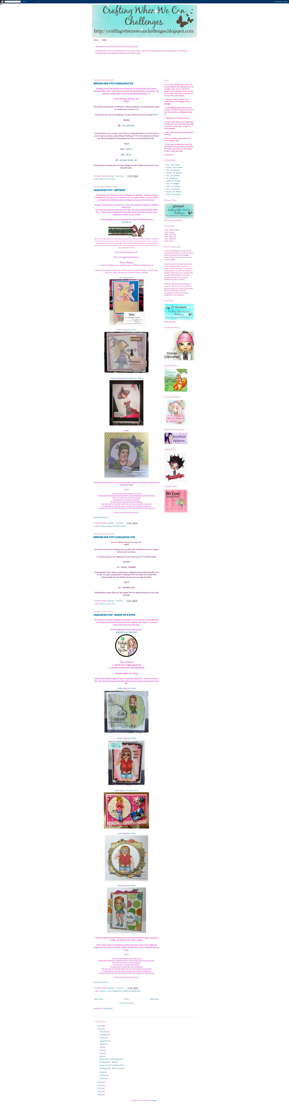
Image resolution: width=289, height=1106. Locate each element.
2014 (100, 1085)
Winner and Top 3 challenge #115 (114, 537)
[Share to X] (133, 176)
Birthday (102, 526)
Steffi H (129, 148)
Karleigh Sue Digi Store (126, 632)
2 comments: (120, 176)
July (101, 1047)
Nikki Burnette (121, 526)
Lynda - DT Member (173, 181)
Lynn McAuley (128, 125)
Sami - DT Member (173, 189)
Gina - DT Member (173, 175)
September (104, 1041)
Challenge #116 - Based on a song (114, 615)
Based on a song (105, 991)
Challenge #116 (117, 991)
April (101, 1056)
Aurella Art (126, 222)
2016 (100, 1029)
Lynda (119, 833)
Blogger (154, 1100)
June (102, 1050)
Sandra (119, 329)
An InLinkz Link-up (100, 517)
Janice (128, 154)
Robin (117, 790)
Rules (104, 40)
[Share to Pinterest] (137, 176)
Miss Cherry (131, 738)
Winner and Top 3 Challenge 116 (113, 84)
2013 (100, 1088)
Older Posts (154, 999)
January (103, 1078)
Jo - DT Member (172, 178)
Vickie (127, 205)
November (104, 1035)
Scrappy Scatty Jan (128, 159)
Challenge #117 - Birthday (110, 190)
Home (96, 40)
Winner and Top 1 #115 (107, 604)
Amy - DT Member (172, 170)
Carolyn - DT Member (174, 173)
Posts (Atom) (108, 1008)
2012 (100, 1091)
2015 (100, 1082)
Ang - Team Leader (173, 165)
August (102, 1044)
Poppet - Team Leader (174, 167)
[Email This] (128, 176)
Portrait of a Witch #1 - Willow (132, 378)
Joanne (113, 378)
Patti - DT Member (172, 183)
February (103, 1075)
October (103, 1038)
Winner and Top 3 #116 (107, 179)
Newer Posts (98, 999)
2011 (100, 1094)
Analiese (130, 277)
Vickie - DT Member (173, 194)
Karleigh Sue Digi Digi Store (131, 991)
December (104, 1032)
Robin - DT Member (173, 186)
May (101, 1053)
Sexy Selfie (131, 688)
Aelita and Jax (131, 329)
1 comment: (120, 523)
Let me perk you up (131, 790)
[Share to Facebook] (135, 176)
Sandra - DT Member (174, 192)
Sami (155, 114)
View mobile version (126, 1003)
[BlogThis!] (130, 176)
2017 (100, 1026)
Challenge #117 (111, 526)
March (102, 1072)
